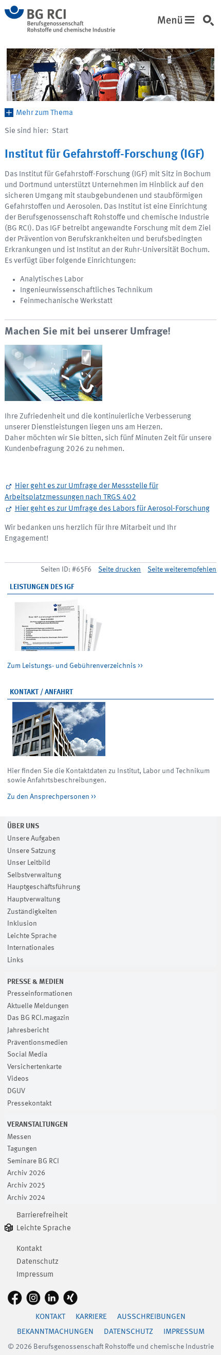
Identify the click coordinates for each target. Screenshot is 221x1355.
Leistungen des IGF (42, 587)
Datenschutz (37, 1262)
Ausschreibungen (151, 1317)
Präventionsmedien (37, 1042)
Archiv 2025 (26, 1185)
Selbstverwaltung (34, 875)
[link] (210, 25)
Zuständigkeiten (32, 911)
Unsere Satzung (31, 851)
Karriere (91, 1317)
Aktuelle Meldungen (38, 1006)
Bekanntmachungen (55, 1332)
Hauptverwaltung (33, 899)
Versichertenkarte (34, 1066)
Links (15, 960)
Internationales (30, 947)
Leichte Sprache (32, 936)
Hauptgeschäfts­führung (43, 887)
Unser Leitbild (28, 862)
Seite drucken (119, 569)
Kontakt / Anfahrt (41, 692)
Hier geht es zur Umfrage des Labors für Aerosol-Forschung (112, 509)
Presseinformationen (39, 993)
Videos (18, 1078)
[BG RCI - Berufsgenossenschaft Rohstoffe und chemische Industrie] (60, 30)
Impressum (34, 1275)
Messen (19, 1137)
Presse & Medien (35, 981)
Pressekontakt (29, 1103)
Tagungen (22, 1148)
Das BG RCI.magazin (38, 1018)
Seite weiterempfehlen (182, 569)
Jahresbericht (28, 1030)
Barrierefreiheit (42, 1215)
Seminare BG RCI (33, 1161)
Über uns (23, 826)
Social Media (27, 1054)
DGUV (16, 1091)
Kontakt (29, 1249)
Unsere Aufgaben (33, 838)
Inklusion (22, 923)
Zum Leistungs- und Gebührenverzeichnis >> (75, 666)
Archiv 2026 (26, 1173)
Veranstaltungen (37, 1124)
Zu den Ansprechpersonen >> (51, 796)
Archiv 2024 (26, 1197)
